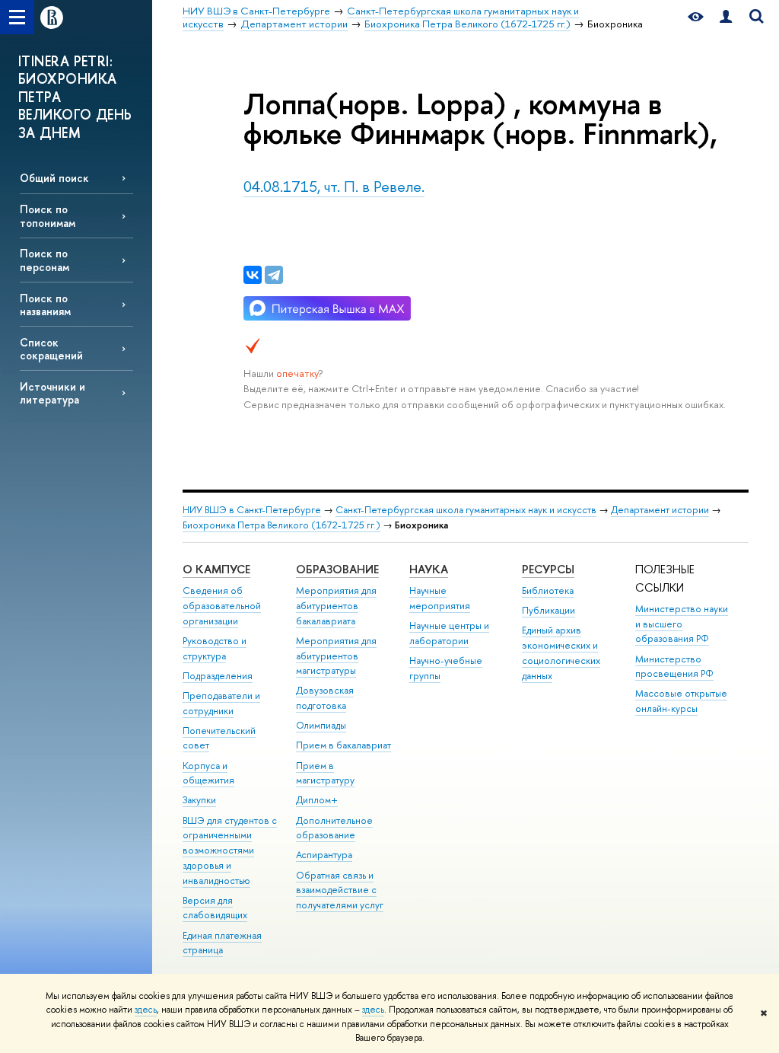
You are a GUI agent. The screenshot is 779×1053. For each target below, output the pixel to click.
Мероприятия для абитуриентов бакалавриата (336, 605)
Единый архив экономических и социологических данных (561, 652)
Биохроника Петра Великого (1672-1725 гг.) (281, 525)
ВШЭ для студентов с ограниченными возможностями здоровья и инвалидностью (230, 850)
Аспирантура (324, 854)
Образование (337, 569)
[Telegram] (274, 275)
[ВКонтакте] (252, 275)
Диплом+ (317, 799)
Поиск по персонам (44, 259)
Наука (428, 569)
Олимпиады (321, 725)
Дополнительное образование (334, 828)
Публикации (548, 610)
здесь (146, 1010)
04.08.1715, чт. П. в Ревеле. (333, 186)
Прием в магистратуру (325, 773)
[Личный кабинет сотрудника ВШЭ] (725, 17)
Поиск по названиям (45, 304)
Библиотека (548, 590)
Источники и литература (52, 393)
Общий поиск (54, 178)
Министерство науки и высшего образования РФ (681, 624)
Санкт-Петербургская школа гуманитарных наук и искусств (465, 509)
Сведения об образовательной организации (222, 605)
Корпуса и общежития (208, 773)
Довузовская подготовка (325, 698)
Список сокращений (51, 348)
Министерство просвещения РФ (674, 667)
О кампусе (216, 569)
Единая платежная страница (222, 943)
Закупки (199, 799)
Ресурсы (548, 569)
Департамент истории (660, 509)
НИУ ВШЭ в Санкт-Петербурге (252, 509)
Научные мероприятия (439, 598)
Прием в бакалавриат (343, 745)
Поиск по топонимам (47, 215)
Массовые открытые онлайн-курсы (681, 701)
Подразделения (218, 675)
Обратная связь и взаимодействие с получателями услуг (339, 890)
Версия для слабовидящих (215, 908)
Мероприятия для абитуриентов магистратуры (336, 656)
